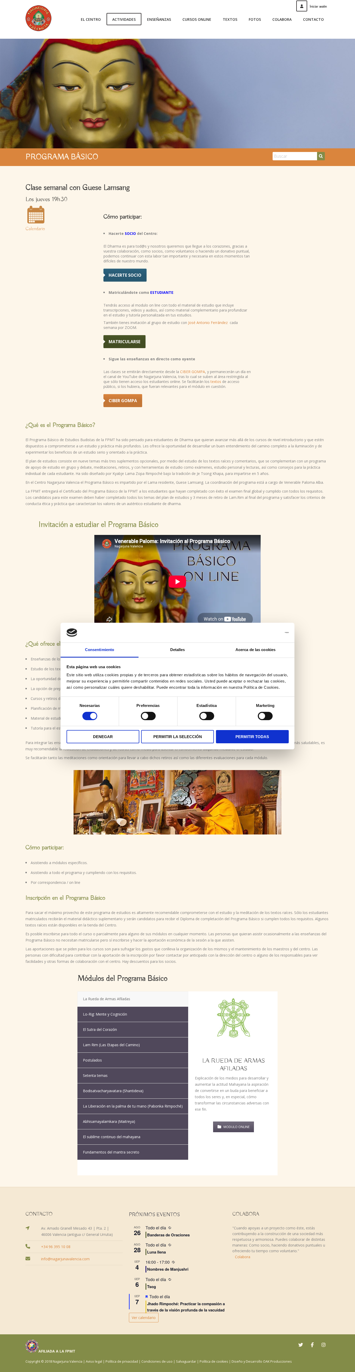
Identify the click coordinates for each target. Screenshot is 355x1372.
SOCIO (130, 233)
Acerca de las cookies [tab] (255, 649)
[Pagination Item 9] (264, 1164)
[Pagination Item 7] (247, 1164)
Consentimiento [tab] (99, 649)
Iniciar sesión (318, 6)
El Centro (91, 19)
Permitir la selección (177, 736)
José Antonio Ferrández (208, 322)
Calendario (35, 229)
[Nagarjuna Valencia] (38, 18)
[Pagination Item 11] (234, 1171)
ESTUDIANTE (161, 292)
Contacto (313, 19)
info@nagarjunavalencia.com (65, 1258)
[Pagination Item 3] (211, 1164)
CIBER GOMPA (192, 371)
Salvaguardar (186, 1361)
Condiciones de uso (157, 1361)
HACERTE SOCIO (125, 275)
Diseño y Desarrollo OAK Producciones (262, 1361)
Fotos (255, 19)
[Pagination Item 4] (220, 1164)
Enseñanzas (159, 19)
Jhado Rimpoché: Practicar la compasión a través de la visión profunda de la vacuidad (186, 1307)
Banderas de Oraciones (168, 1235)
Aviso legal (94, 1361)
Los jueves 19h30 (46, 199)
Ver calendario (144, 1317)
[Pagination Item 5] (229, 1164)
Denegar (103, 736)
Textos (230, 19)
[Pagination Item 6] (238, 1164)
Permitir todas (252, 736)
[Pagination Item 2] (203, 1164)
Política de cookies (214, 1361)
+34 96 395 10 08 (55, 1246)
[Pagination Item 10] (273, 1164)
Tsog (151, 1286)
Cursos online (196, 19)
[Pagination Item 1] (194, 1164)
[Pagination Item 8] (256, 1164)
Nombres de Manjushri (167, 1269)
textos (216, 381)
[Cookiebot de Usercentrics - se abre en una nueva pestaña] (266, 633)
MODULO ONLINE (236, 1127)
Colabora (282, 19)
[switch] (148, 716)
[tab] (132, 998)
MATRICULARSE (124, 341)
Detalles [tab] (177, 649)
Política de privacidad (122, 1361)
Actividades (124, 19)
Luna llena (156, 1252)
